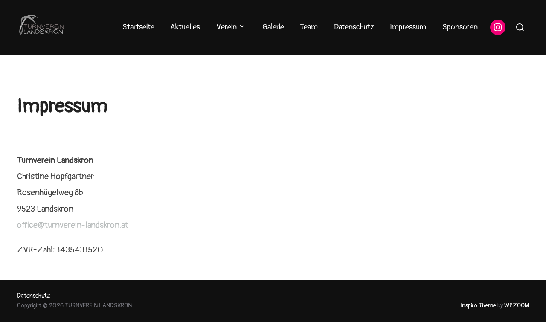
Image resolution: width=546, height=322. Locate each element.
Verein (226, 27)
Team (309, 27)
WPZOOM (516, 305)
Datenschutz (354, 27)
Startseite (138, 27)
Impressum (408, 27)
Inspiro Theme (478, 305)
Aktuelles (185, 27)
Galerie (273, 27)
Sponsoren (460, 27)
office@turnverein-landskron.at (72, 225)
